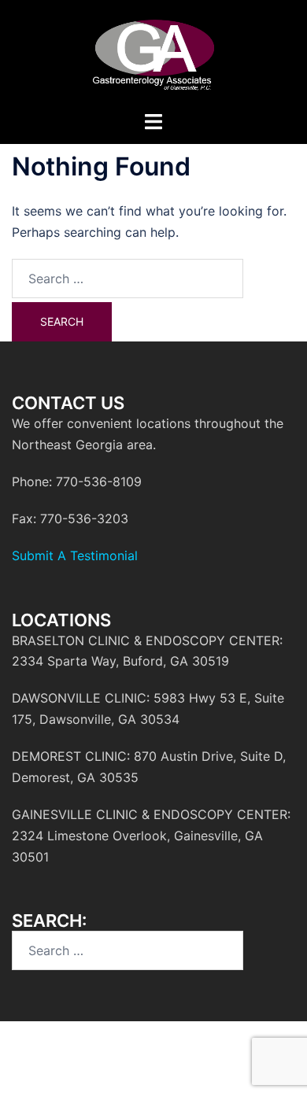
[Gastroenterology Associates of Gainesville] (153, 53)
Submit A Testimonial (75, 555)
